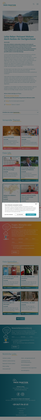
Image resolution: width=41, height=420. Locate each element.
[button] (9, 214)
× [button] (37, 203)
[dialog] (20, 210)
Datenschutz (23, 211)
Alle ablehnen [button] (20, 214)
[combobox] (35, 203)
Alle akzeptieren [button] (30, 214)
